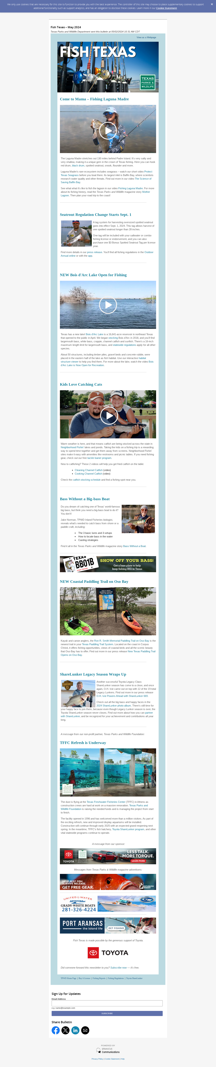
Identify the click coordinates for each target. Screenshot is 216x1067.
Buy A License (84, 978)
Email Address (59, 999)
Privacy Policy (97, 1059)
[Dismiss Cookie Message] (212, 3)
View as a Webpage (146, 37)
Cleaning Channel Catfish (89, 470)
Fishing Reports (99, 978)
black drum (78, 165)
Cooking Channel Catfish (88, 473)
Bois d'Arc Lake (94, 334)
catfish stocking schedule (87, 479)
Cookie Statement (166, 8)
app (90, 255)
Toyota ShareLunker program (128, 829)
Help (123, 1059)
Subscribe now (118, 967)
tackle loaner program (99, 457)
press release (94, 252)
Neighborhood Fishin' (72, 447)
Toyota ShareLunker (134, 978)
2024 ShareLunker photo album (114, 705)
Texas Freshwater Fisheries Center (106, 801)
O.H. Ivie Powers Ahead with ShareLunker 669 (122, 695)
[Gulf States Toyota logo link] (108, 959)
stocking (113, 337)
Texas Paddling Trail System (97, 644)
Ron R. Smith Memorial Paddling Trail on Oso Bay (121, 640)
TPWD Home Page (68, 978)
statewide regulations (124, 344)
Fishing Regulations (116, 978)
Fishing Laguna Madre (130, 188)
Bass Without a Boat (134, 546)
